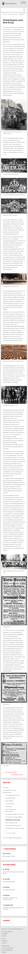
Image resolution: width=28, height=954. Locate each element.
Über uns (4, 942)
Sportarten (5, 940)
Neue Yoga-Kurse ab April (9, 889)
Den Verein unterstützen (8, 947)
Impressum (5, 933)
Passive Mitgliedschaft (8, 950)
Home (4, 938)
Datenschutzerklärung (7, 931)
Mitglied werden (6, 945)
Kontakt (4, 935)
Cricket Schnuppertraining (9, 881)
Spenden (4, 952)
